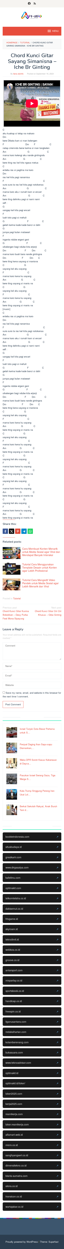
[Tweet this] (11, 531)
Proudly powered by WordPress (22, 1241)
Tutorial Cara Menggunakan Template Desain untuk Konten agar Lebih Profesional (39, 567)
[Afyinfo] (32, 15)
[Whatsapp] (30, 531)
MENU (55, 31)
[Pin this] (17, 531)
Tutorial (17, 598)
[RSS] (35, 3)
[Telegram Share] (24, 531)
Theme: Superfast (49, 1241)
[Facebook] (29, 3)
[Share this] (5, 531)
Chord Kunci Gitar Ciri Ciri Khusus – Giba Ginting (48, 611)
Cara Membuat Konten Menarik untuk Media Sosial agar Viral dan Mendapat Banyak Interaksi (41, 552)
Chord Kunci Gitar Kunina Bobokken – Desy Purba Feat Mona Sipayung (16, 613)
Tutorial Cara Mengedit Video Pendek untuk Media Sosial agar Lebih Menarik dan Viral (40, 583)
